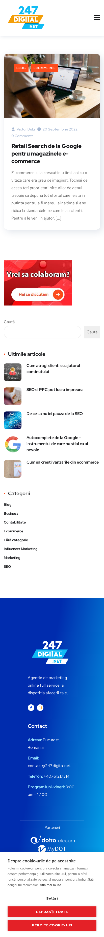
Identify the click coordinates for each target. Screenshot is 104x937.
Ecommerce (45, 68)
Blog (21, 68)
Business (11, 513)
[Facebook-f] (31, 707)
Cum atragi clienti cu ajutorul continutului (53, 368)
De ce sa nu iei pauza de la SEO (55, 413)
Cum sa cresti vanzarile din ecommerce (63, 462)
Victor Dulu (25, 129)
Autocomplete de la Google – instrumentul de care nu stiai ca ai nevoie (57, 443)
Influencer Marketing (21, 549)
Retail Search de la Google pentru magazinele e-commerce (46, 153)
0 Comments (22, 136)
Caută (9, 321)
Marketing (12, 557)
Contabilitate (15, 522)
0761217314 (58, 776)
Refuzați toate (52, 911)
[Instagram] (40, 707)
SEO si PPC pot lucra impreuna (55, 389)
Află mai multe (50, 885)
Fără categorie (16, 540)
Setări (52, 898)
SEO (7, 566)
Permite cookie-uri (52, 925)
